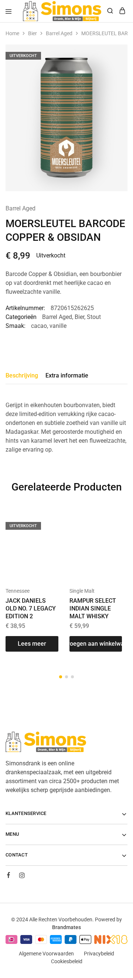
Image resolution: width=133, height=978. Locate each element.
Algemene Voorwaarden (46, 954)
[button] (95, 644)
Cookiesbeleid (66, 961)
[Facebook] (8, 876)
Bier (32, 33)
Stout (94, 316)
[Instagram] (21, 876)
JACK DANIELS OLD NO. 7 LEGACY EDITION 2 (31, 608)
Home (12, 33)
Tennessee (18, 591)
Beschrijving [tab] (22, 375)
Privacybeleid (99, 954)
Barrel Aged (59, 33)
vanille (58, 325)
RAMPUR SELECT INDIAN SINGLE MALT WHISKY (92, 608)
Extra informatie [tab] (66, 375)
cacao (39, 325)
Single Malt (82, 591)
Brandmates (66, 927)
